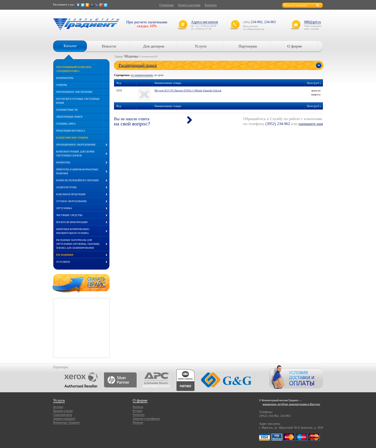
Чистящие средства (69, 215)
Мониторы (63, 162)
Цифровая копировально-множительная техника (73, 231)
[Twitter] (83, 5)
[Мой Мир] (92, 5)
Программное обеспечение (74, 92)
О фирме (294, 46)
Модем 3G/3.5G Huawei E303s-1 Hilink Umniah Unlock (188, 90)
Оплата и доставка (189, 5)
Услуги (200, 46)
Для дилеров (153, 46)
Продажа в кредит (63, 410)
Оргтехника (64, 208)
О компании (166, 5)
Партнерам (247, 46)
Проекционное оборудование (76, 144)
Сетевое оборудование (71, 201)
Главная (119, 56)
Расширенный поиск (138, 65)
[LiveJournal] (96, 5)
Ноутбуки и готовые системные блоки (78, 101)
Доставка (58, 406)
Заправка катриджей (64, 418)
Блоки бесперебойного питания (77, 180)
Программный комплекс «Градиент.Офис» (74, 69)
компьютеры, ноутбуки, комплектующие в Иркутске (291, 404)
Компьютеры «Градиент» (66, 422)
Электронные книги (69, 116)
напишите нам (311, 124)
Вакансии (138, 422)
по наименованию (142, 75)
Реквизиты (138, 414)
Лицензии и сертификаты (146, 418)
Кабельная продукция (70, 194)
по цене (159, 75)
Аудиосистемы (66, 187)
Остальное (63, 261)
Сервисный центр (62, 414)
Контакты (211, 5)
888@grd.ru (312, 22)
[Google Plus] (101, 5)
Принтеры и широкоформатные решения (77, 171)
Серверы (61, 85)
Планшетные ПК (67, 109)
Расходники (64, 255)
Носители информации (71, 222)
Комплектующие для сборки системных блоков (75, 153)
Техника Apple (66, 123)
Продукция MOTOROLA (70, 130)
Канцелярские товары (72, 137)
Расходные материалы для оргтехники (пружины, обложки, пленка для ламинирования (78, 244)
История (137, 410)
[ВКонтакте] (78, 5)
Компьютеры (65, 78)
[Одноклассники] (87, 5)
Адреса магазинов (204, 22)
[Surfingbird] (105, 5)
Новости (109, 46)
